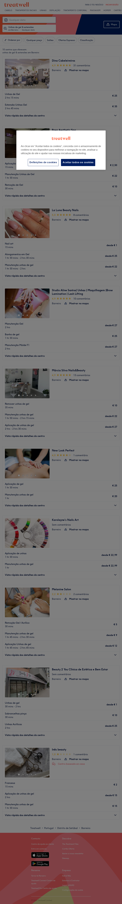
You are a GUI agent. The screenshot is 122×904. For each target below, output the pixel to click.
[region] (61, 150)
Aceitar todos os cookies (78, 162)
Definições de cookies (43, 162)
